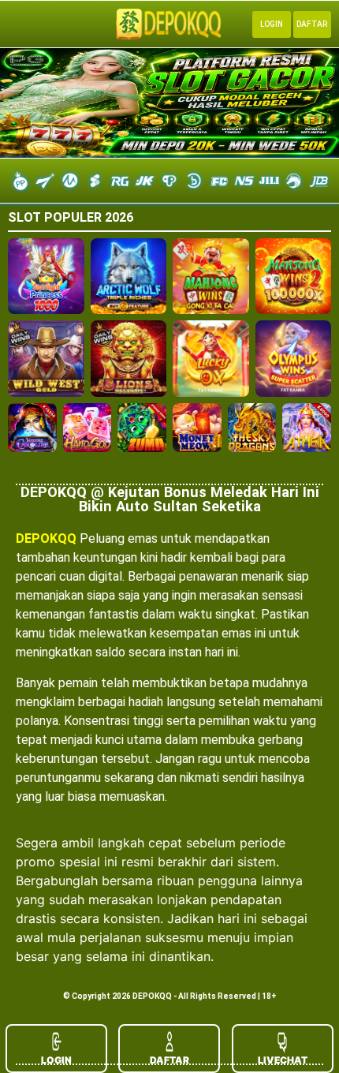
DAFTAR (169, 1060)
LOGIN (56, 1060)
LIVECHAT (282, 1060)
